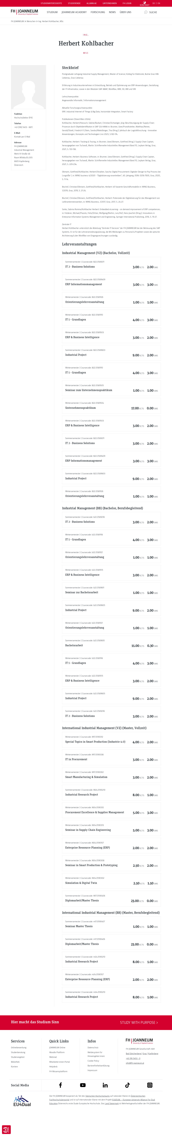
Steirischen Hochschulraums (97, 1096)
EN (159, 3)
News (112, 12)
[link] (22, 1047)
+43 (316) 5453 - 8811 (23, 127)
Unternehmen (110, 3)
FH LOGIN (127, 3)
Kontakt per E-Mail (22, 136)
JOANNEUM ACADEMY (74, 12)
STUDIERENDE (74, 3)
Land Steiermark (112, 1103)
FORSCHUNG (98, 12)
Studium (52, 12)
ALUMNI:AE (92, 3)
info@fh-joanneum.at (135, 1063)
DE (154, 3)
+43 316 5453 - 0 (133, 1058)
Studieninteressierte (51, 3)
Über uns (125, 12)
